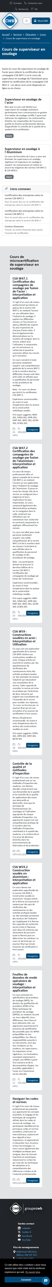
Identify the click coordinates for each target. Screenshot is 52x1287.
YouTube (26, 1240)
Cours (43, 34)
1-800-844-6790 (24, 1258)
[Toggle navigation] (26, 21)
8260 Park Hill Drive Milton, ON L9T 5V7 (26, 1253)
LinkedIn (26, 1228)
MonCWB (43, 21)
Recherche (23, 9)
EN (36, 9)
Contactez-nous (35, 3)
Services (17, 34)
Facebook (27, 1236)
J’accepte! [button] (26, 1279)
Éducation (31, 34)
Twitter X (26, 1232)
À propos (17, 3)
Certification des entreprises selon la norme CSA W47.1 (24, 199)
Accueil (6, 34)
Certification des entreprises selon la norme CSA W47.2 (24, 215)
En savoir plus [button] (33, 1272)
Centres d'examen (24, 229)
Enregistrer (33, 429)
